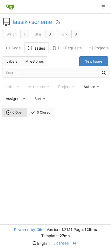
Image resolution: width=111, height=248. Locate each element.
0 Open (17, 112)
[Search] (104, 73)
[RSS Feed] (58, 22)
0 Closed (43, 112)
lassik (20, 22)
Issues (39, 48)
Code (16, 48)
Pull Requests (70, 48)
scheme (41, 22)
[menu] (40, 98)
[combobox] (91, 86)
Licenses (61, 243)
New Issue (93, 61)
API (75, 243)
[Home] (10, 7)
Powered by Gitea (30, 229)
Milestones (34, 61)
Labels (11, 61)
